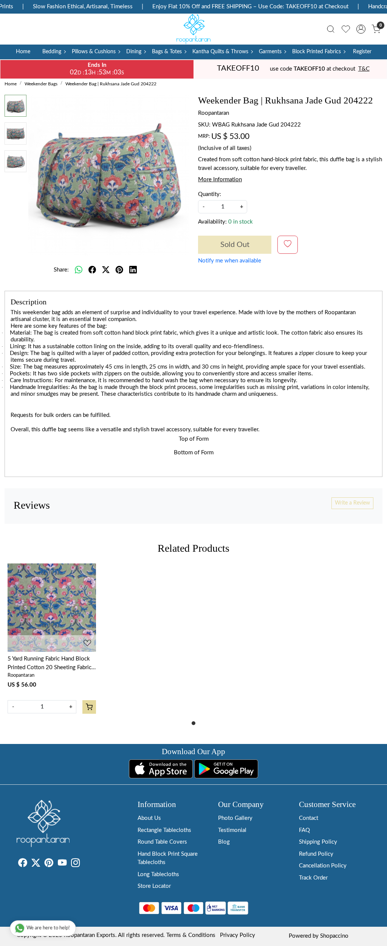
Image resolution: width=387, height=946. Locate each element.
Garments (270, 51)
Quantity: (209, 194)
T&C (364, 69)
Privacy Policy (237, 935)
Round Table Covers (162, 842)
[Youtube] (62, 864)
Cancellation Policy (323, 866)
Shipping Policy (318, 842)
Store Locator (154, 886)
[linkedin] (133, 270)
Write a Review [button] (352, 503)
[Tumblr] (84, 864)
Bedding (51, 51)
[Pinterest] (49, 864)
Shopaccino (334, 936)
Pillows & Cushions (94, 51)
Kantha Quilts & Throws (220, 51)
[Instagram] (75, 864)
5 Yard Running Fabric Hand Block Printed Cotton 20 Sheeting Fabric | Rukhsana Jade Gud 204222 (51, 664)
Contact (308, 818)
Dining (133, 51)
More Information (220, 179)
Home (23, 51)
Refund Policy (316, 854)
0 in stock (240, 222)
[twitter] (106, 270)
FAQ (304, 830)
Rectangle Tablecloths (164, 830)
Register (362, 51)
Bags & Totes (167, 51)
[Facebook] (22, 864)
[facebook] (92, 270)
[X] (36, 864)
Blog (224, 842)
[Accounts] (360, 29)
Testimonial (232, 830)
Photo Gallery (235, 818)
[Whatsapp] (78, 270)
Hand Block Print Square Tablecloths (168, 858)
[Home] (193, 29)
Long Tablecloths (158, 874)
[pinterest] (119, 270)
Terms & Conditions (190, 935)
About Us (149, 818)
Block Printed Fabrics (316, 51)
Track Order (313, 878)
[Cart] (89, 707)
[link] (330, 29)
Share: (61, 270)
